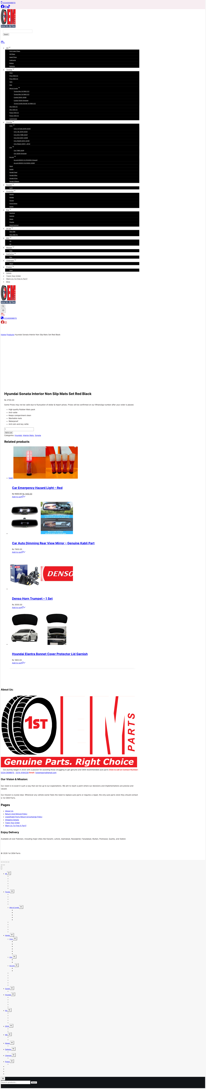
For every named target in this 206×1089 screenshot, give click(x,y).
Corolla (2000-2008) (20, 97)
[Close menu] (1, 868)
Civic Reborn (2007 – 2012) (22, 144)
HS (10, 241)
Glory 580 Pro (13, 235)
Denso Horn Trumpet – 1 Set (32, 598)
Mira (10, 257)
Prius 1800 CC (13, 79)
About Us (9, 811)
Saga (11, 270)
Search (6, 34)
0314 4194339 (22, 773)
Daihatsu (8, 1049)
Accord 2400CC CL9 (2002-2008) (24, 163)
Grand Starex (13, 203)
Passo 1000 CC (14, 112)
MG (6, 1035)
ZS (10, 244)
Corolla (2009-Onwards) (21, 100)
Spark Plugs (13, 57)
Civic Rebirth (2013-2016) (21, 141)
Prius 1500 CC (13, 76)
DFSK (7, 1026)
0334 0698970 (7, 773)
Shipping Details (12, 820)
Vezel (11, 166)
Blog (8, 282)
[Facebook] (2, 7)
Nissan (7, 1043)
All (6, 874)
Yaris (10, 82)
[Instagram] (5, 7)
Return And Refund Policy (16, 814)
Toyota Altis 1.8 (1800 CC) (21, 94)
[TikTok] (8, 7)
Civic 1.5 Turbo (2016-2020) (22, 128)
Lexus (8, 273)
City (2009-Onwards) (20, 153)
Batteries (12, 66)
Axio (10, 85)
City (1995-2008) (19, 150)
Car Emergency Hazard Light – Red (37, 488)
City (10, 957)
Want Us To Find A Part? (16, 279)
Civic (11, 939)
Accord (11, 966)
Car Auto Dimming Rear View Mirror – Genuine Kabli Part (53, 543)
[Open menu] (3, 310)
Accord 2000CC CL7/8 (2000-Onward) (25, 160)
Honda (7, 935)
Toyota (7, 892)
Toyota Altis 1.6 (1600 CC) (21, 91)
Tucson (11, 200)
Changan (8, 1055)
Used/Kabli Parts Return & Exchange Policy (23, 817)
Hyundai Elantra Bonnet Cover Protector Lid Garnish (50, 654)
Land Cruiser (13, 119)
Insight (11, 169)
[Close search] (3, 1078)
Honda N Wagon (14, 181)
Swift (11, 188)
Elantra (11, 194)
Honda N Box (13, 175)
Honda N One (13, 178)
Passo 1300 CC (14, 115)
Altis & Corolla (14, 907)
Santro (11, 206)
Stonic (11, 219)
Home (3, 335)
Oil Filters (12, 54)
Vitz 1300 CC (13, 109)
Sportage (12, 213)
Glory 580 (12, 231)
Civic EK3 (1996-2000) (21, 135)
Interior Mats (28, 435)
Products (10, 335)
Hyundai (18, 435)
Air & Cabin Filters (14, 51)
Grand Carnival (13, 225)
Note (10, 251)
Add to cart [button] (17, 497)
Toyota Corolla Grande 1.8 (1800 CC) (25, 103)
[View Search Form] (3, 306)
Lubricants (12, 60)
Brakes (11, 63)
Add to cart (8, 432)
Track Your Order (13, 276)
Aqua (11, 73)
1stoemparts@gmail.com (45, 773)
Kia (6, 1010)
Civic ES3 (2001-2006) (21, 138)
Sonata (11, 197)
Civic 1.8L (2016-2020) (21, 131)
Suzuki (7, 989)
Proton (7, 1062)
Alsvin (11, 263)
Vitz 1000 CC (13, 106)
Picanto (11, 222)
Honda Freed (13, 172)
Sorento (11, 216)
